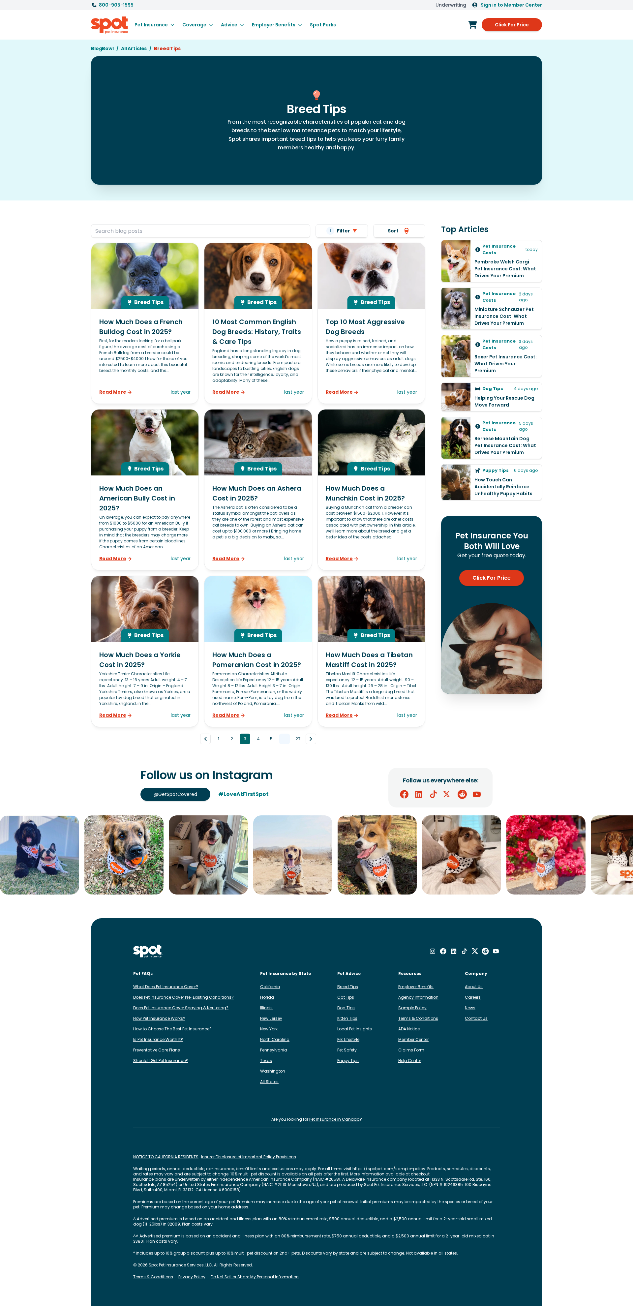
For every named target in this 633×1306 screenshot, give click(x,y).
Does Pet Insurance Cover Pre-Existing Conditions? (183, 997)
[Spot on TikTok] (433, 794)
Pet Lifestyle (348, 1039)
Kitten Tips (347, 1018)
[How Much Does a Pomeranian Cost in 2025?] (258, 651)
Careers (473, 997)
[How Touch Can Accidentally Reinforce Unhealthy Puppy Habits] (491, 482)
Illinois (266, 1008)
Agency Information (418, 997)
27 (297, 739)
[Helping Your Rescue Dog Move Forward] (491, 396)
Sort (393, 231)
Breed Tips (347, 986)
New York (269, 1029)
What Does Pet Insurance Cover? (165, 986)
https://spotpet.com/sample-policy (388, 1168)
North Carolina (274, 1039)
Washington (272, 1071)
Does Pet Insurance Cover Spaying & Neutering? (180, 1008)
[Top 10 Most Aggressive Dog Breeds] (371, 323)
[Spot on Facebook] (404, 794)
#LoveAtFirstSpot (243, 794)
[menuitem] (154, 24)
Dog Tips (346, 1008)
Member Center (413, 1039)
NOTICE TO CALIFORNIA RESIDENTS (165, 1157)
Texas (266, 1060)
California (270, 986)
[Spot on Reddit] (462, 794)
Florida (267, 997)
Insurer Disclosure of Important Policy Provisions (248, 1157)
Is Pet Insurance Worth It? (158, 1039)
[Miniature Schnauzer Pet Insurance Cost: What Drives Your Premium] (491, 309)
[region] (316, 855)
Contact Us (476, 1018)
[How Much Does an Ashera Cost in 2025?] (258, 489)
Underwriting (451, 5)
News (470, 1008)
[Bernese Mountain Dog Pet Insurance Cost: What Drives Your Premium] (491, 438)
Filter (340, 231)
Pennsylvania (273, 1050)
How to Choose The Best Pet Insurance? (172, 1029)
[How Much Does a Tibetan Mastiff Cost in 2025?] (371, 651)
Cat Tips (345, 997)
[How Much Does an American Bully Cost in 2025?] (145, 489)
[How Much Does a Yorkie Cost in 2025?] (145, 651)
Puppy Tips (348, 1060)
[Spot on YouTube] (476, 794)
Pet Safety (347, 1050)
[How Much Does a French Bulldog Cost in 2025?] (145, 323)
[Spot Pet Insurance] (148, 951)
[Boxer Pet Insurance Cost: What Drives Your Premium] (491, 356)
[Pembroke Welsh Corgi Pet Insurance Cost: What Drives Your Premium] (491, 261)
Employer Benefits (416, 986)
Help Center (409, 1060)
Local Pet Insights (354, 1029)
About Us (474, 986)
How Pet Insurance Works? (159, 1018)
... (284, 739)
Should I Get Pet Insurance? (160, 1060)
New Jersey (271, 1018)
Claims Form (411, 1050)
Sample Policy (412, 1008)
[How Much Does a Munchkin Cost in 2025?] (371, 489)
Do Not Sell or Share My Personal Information (255, 1277)
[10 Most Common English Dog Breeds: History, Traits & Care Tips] (258, 323)
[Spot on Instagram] (433, 951)
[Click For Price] (472, 24)
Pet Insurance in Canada (334, 1119)
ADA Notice (409, 1029)
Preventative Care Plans (156, 1050)
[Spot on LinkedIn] (418, 794)
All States (269, 1081)
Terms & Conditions (418, 1018)
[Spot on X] (447, 794)
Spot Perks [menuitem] (323, 24)
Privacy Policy (191, 1277)
